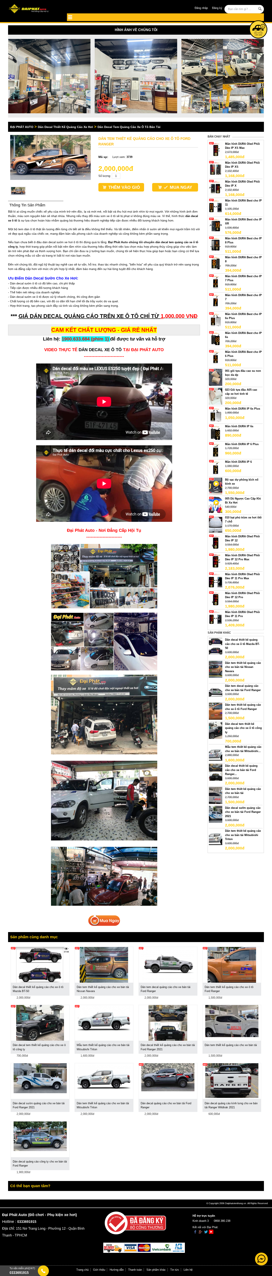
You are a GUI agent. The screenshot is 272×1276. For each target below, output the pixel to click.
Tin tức (174, 1269)
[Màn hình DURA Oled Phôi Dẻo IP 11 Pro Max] (215, 580)
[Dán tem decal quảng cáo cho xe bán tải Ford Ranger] (215, 692)
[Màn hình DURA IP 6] (215, 468)
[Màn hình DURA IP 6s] (215, 432)
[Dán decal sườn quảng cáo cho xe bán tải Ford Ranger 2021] (215, 814)
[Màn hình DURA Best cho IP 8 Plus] (215, 244)
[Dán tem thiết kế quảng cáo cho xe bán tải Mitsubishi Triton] (215, 837)
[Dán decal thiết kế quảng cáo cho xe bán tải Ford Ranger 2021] (168, 1022)
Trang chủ (82, 1269)
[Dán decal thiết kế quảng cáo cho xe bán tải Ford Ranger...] (215, 772)
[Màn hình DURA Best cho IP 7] (215, 301)
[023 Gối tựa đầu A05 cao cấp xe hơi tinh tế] (215, 395)
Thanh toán (135, 1269)
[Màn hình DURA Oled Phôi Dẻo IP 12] (215, 542)
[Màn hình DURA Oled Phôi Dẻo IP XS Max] (215, 150)
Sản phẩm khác (156, 1269)
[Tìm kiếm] (260, 9)
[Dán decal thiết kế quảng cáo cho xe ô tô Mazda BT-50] (215, 646)
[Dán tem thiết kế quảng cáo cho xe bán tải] (215, 795)
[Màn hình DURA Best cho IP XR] (215, 225)
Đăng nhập (201, 8)
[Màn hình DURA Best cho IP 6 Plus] (215, 358)
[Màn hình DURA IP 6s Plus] (215, 414)
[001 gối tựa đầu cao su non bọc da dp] (215, 377)
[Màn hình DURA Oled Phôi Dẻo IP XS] (215, 168)
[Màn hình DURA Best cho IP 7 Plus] (215, 282)
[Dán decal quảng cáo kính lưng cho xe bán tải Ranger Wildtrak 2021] (231, 1080)
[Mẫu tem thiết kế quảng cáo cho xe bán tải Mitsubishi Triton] (104, 1018)
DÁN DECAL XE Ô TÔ (100, 349)
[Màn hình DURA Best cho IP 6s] (215, 339)
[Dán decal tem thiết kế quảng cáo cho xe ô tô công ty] (215, 730)
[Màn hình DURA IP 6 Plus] (215, 450)
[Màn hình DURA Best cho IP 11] (215, 206)
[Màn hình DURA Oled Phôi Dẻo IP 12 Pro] (215, 599)
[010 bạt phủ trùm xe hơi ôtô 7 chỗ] (215, 523)
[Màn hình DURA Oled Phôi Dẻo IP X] (215, 187)
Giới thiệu (99, 1269)
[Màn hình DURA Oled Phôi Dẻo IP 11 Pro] (215, 618)
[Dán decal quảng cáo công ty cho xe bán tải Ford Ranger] (40, 1135)
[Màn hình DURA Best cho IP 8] (215, 263)
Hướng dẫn (117, 1269)
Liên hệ (188, 1269)
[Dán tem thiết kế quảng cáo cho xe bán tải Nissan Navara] (215, 669)
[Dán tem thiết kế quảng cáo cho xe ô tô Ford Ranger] (215, 711)
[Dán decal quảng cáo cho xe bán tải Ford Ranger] (167, 1077)
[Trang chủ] (33, 9)
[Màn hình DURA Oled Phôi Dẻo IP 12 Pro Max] (215, 561)
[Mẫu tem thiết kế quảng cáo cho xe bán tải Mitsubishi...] (215, 753)
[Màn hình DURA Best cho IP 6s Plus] (215, 320)
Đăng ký (217, 8)
